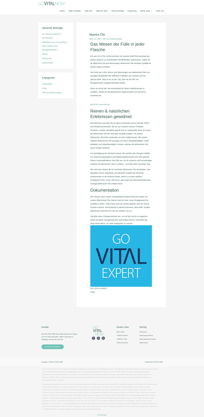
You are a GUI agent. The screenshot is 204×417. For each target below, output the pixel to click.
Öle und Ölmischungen (52, 93)
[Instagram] (98, 338)
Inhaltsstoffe (47, 84)
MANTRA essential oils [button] (100, 104)
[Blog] (103, 338)
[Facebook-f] (93, 338)
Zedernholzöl (47, 63)
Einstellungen (102, 415)
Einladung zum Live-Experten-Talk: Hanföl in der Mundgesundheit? (55, 46)
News (44, 88)
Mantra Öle (47, 58)
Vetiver (45, 54)
